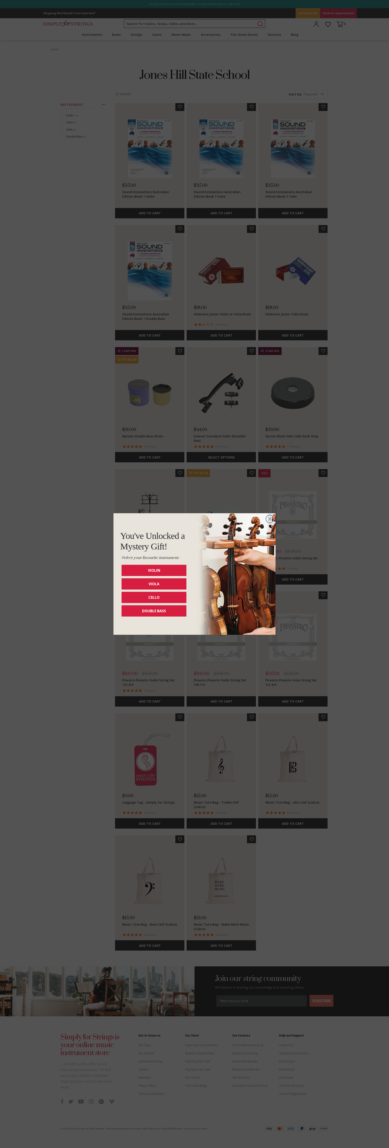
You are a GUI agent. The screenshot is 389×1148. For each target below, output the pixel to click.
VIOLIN (154, 570)
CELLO (154, 597)
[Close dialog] (270, 519)
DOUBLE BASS (154, 610)
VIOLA (154, 583)
